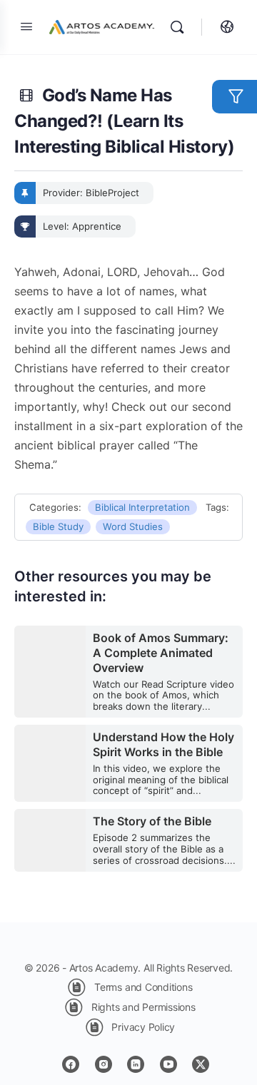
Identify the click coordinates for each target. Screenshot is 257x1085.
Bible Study (58, 526)
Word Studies (133, 526)
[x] (200, 1064)
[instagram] (103, 1064)
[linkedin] (136, 1064)
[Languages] (223, 27)
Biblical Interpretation (142, 507)
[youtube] (168, 1064)
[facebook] (71, 1064)
